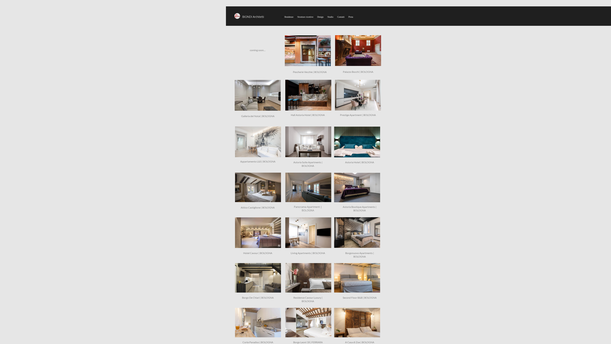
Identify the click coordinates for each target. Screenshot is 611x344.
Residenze (288, 17)
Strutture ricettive (305, 17)
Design (320, 17)
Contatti (340, 17)
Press (350, 17)
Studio (330, 17)
